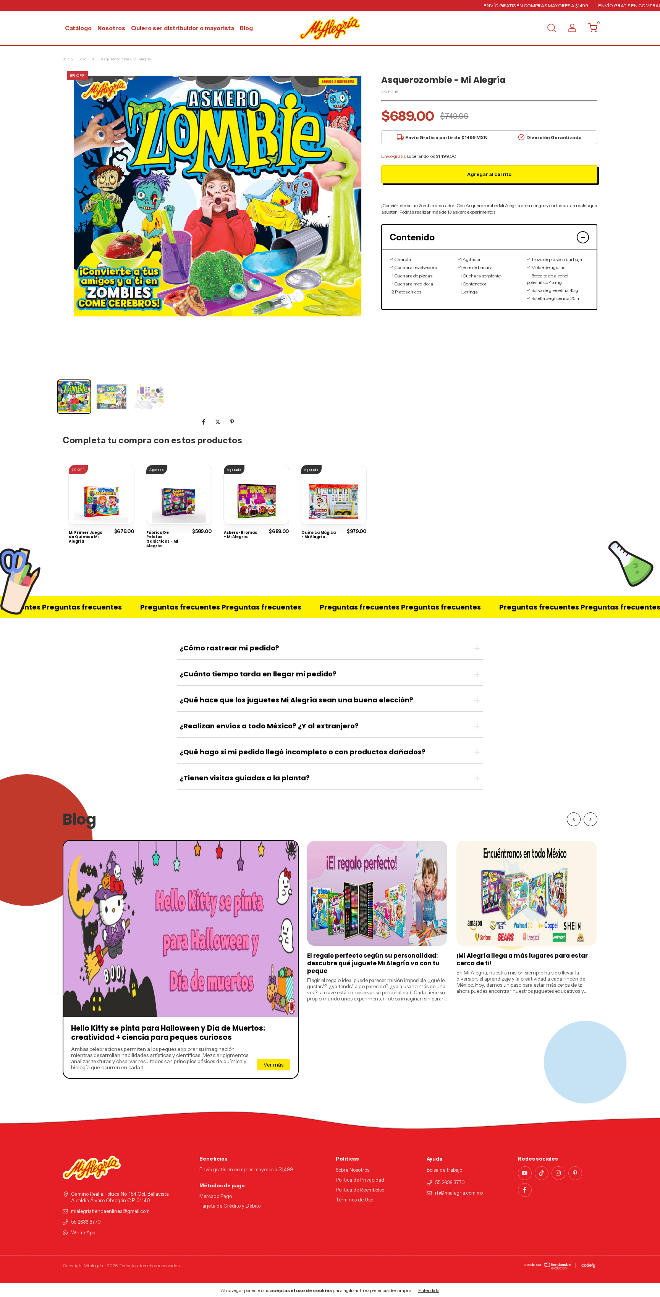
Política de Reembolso (360, 1190)
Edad (82, 59)
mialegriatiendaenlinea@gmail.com (110, 1211)
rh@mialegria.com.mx (459, 1193)
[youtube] (525, 1173)
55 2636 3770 (86, 1222)
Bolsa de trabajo (444, 1170)
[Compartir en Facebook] (204, 421)
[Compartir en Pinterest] (232, 421)
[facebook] (525, 1190)
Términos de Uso (354, 1200)
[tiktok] (541, 1173)
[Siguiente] (590, 819)
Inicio (68, 59)
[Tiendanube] (547, 1267)
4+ (94, 59)
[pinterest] (575, 1173)
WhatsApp (83, 1232)
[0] (589, 29)
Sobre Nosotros (352, 1170)
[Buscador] (551, 29)
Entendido (428, 1290)
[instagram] (558, 1173)
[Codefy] (588, 1265)
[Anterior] (574, 819)
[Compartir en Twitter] (218, 421)
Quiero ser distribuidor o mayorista (182, 28)
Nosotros (111, 28)
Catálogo (78, 28)
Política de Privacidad (360, 1180)
